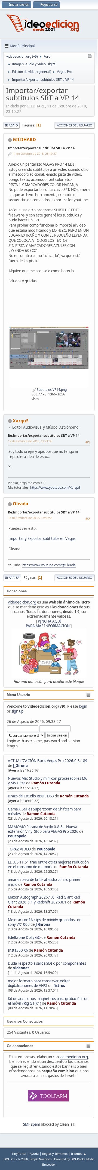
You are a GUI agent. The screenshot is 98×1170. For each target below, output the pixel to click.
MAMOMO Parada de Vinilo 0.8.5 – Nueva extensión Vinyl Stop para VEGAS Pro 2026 (43, 829)
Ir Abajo (11, 125)
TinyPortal (19, 1154)
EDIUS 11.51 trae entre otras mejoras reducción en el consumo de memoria (48, 864)
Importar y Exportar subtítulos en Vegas (41, 538)
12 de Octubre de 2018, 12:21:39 (30, 441)
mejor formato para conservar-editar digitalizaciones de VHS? (39, 983)
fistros (59, 985)
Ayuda (34, 1154)
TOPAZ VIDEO (19, 849)
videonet (21, 967)
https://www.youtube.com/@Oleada (49, 565)
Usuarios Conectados (25, 1021)
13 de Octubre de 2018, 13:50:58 (30, 518)
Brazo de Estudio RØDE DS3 (31, 796)
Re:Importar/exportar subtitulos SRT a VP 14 (43, 435)
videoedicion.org (22, 602)
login (83, 706)
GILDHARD (24, 140)
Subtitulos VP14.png (51, 389)
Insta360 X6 (18, 950)
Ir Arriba (12, 577)
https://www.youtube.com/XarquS (55, 487)
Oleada (20, 504)
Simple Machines (40, 1159)
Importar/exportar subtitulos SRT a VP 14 (41, 148)
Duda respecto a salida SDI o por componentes (47, 963)
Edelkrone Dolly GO (24, 937)
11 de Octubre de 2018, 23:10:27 (34, 153)
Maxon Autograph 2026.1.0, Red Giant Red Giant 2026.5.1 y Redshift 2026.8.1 (44, 899)
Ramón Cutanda (45, 783)
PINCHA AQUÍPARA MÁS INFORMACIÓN (48, 623)
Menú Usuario (18, 695)
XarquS (21, 421)
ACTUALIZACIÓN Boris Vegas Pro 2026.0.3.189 (47, 760)
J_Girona (20, 765)
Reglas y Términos (55, 1154)
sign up (17, 711)
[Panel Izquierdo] (89, 56)
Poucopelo (17, 836)
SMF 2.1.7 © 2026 (16, 1159)
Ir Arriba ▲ (78, 1154)
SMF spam (31, 1124)
